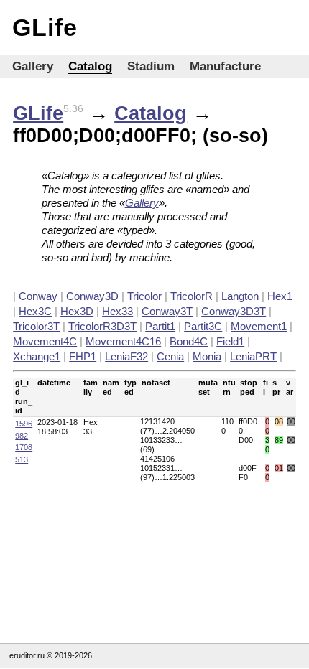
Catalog (90, 66)
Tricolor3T (36, 326)
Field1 (230, 341)
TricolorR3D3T (102, 326)
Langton (240, 296)
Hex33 (117, 311)
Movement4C (45, 341)
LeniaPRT (253, 356)
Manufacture (225, 66)
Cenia (170, 356)
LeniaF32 (126, 356)
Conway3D (92, 296)
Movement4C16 (123, 341)
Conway (38, 296)
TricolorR (191, 296)
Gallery (32, 66)
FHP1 (82, 356)
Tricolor (144, 296)
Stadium (151, 66)
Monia (207, 356)
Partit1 (160, 326)
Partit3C (203, 326)
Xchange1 (36, 356)
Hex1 (279, 296)
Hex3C (35, 311)
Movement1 (259, 326)
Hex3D (76, 311)
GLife (45, 27)
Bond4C (189, 341)
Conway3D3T (233, 311)
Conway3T (167, 311)
